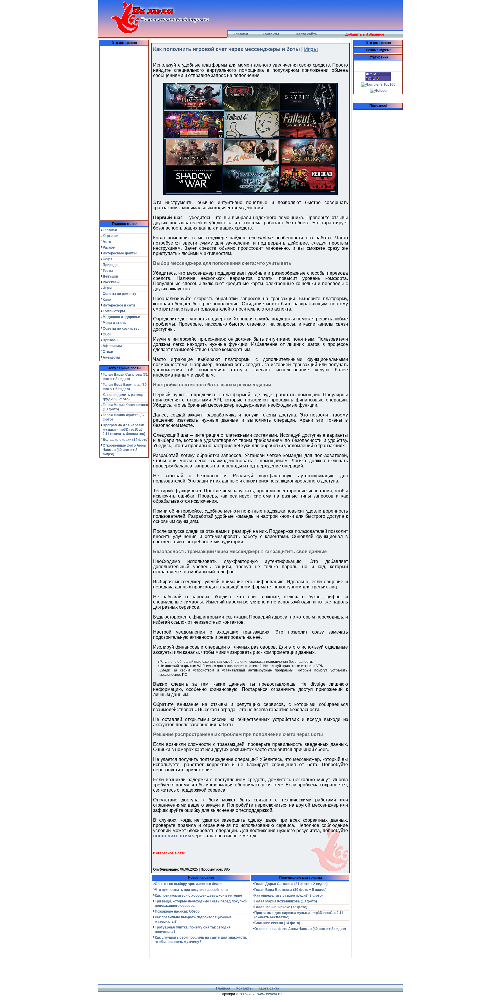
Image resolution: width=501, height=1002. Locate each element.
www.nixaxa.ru (269, 994)
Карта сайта (306, 34)
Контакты (271, 34)
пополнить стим (172, 835)
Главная (241, 34)
